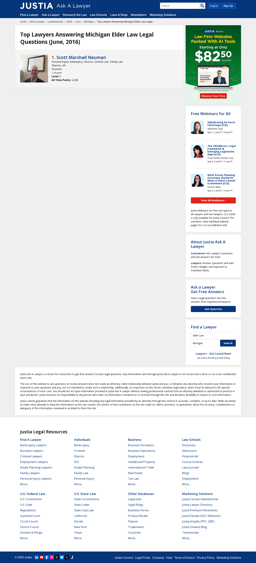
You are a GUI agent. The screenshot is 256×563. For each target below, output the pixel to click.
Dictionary (188, 445)
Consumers (198, 253)
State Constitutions (86, 499)
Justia (23, 21)
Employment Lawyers (34, 462)
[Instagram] (52, 557)
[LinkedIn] (36, 557)
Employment (136, 456)
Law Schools (98, 14)
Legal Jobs (135, 499)
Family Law (81, 473)
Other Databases (141, 494)
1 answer (57, 72)
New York (80, 527)
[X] (67, 557)
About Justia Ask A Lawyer (208, 244)
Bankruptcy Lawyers (33, 445)
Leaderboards (55, 21)
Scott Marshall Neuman (81, 57)
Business (134, 440)
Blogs (185, 473)
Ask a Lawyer (51, 14)
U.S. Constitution (31, 499)
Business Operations (141, 451)
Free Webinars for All (210, 113)
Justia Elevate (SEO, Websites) (201, 516)
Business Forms (138, 510)
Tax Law (133, 479)
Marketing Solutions (163, 14)
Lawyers (196, 263)
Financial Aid (190, 456)
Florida (78, 521)
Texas (78, 532)
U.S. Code (26, 505)
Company (158, 557)
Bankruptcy (81, 445)
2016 (69, 21)
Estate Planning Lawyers (36, 467)
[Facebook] (47, 557)
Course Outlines (192, 462)
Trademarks (136, 527)
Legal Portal (142, 557)
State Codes (82, 505)
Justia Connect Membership (200, 499)
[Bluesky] (62, 557)
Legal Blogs (135, 505)
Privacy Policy (206, 557)
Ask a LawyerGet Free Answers (207, 289)
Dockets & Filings (31, 532)
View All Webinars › (213, 200)
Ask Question (213, 309)
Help (169, 557)
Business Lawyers (31, 451)
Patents (133, 521)
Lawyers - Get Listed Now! (213, 354)
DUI (76, 462)
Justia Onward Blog (194, 527)
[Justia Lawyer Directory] (72, 557)
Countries (134, 532)
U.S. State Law (85, 494)
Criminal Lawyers (31, 456)
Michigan (89, 21)
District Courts (29, 527)
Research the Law (75, 14)
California (80, 516)
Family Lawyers (30, 473)
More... (24, 484)
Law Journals (190, 467)
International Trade (141, 467)
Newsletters (138, 14)
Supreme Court (30, 516)
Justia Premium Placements (200, 510)
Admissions (189, 451)
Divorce (79, 456)
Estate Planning (84, 467)
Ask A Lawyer (37, 21)
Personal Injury (84, 479)
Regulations (28, 510)
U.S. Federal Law (32, 494)
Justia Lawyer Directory (197, 505)
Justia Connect (124, 557)
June (78, 21)
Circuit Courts (29, 521)
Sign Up (228, 5)
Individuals (82, 440)
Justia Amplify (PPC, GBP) (198, 521)
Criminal (79, 451)
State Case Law (84, 510)
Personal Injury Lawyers (36, 479)
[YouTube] (42, 557)
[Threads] (57, 557)
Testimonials (190, 532)
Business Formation (141, 445)
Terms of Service (184, 557)
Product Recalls (138, 516)
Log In (214, 5)
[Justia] (36, 6)
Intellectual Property (141, 462)
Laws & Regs (119, 14)
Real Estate (135, 473)
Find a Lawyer (29, 14)
